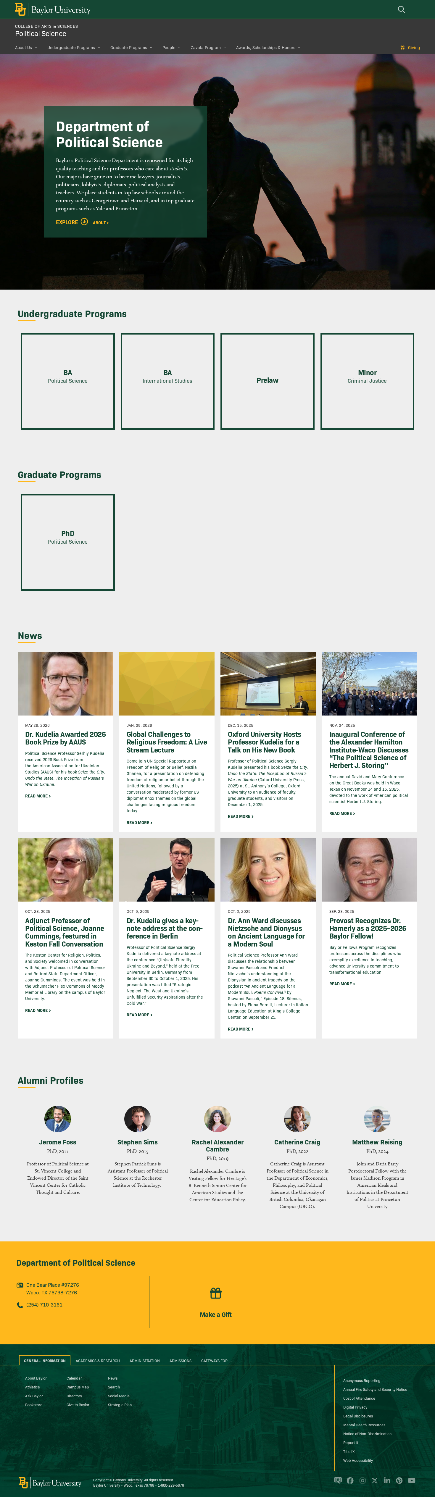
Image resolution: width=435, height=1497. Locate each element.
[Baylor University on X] (374, 1483)
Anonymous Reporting (362, 1380)
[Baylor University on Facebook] (349, 1483)
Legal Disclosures (358, 1415)
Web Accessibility (358, 1460)
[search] (402, 9)
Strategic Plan (120, 1404)
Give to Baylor (78, 1404)
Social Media (119, 1395)
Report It (350, 1442)
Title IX (349, 1451)
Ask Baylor (34, 1395)
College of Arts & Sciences (46, 26)
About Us (23, 47)
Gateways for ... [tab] (216, 1360)
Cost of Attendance (359, 1398)
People (168, 47)
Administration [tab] (145, 1360)
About (99, 222)
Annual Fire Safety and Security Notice (375, 1389)
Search (114, 1386)
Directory (74, 1395)
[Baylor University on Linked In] (386, 1483)
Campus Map (78, 1386)
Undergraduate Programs (71, 47)
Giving (414, 47)
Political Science (40, 33)
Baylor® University (127, 1479)
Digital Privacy (355, 1406)
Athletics (32, 1386)
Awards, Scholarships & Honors (265, 47)
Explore (67, 222)
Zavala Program (206, 47)
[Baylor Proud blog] (337, 1483)
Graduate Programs (128, 47)
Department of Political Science (75, 1262)
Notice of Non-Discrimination (367, 1433)
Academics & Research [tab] (98, 1360)
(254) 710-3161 (44, 1304)
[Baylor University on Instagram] (361, 1483)
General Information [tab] (45, 1360)
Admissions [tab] (180, 1360)
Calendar (74, 1377)
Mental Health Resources (364, 1424)
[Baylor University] (51, 9)
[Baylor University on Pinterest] (398, 1483)
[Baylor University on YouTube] (410, 1483)
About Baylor (36, 1377)
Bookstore (33, 1404)
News (112, 1377)
